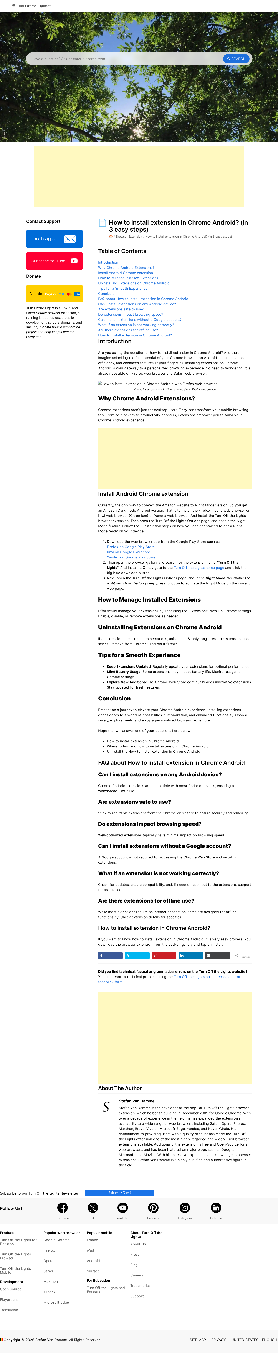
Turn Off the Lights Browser (15, 1256)
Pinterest (153, 1218)
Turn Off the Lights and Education (106, 1290)
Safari (48, 1271)
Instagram (185, 1218)
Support (137, 1296)
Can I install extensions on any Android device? (137, 304)
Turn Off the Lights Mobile (15, 1270)
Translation (9, 1310)
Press (134, 1254)
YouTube (123, 1218)
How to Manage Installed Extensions (128, 278)
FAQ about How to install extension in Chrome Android (143, 299)
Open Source (10, 1289)
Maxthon (50, 1281)
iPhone (92, 1240)
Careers (136, 1275)
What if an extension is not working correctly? (136, 325)
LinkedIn (216, 1218)
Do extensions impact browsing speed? (130, 314)
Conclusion (107, 293)
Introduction (108, 262)
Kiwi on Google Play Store (128, 552)
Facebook (62, 1218)
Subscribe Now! (119, 1193)
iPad (90, 1250)
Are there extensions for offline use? (128, 330)
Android (93, 1260)
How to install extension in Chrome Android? (135, 335)
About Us (138, 1244)
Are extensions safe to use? (121, 309)
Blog (134, 1265)
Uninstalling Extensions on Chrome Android (134, 283)
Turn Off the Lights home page (199, 567)
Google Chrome (56, 1240)
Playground (9, 1299)
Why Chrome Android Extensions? (126, 267)
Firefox (49, 1250)
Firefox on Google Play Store (131, 547)
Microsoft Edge (56, 1302)
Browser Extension (129, 236)
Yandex (49, 1292)
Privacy (218, 1340)
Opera (48, 1260)
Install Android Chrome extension (125, 273)
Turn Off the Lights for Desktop (18, 1242)
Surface (93, 1271)
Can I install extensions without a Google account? (140, 319)
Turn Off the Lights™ (33, 6)
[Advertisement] (139, 176)
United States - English (254, 1340)
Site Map (198, 1340)
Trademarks (140, 1285)
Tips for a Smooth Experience (122, 288)
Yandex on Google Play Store (131, 557)
